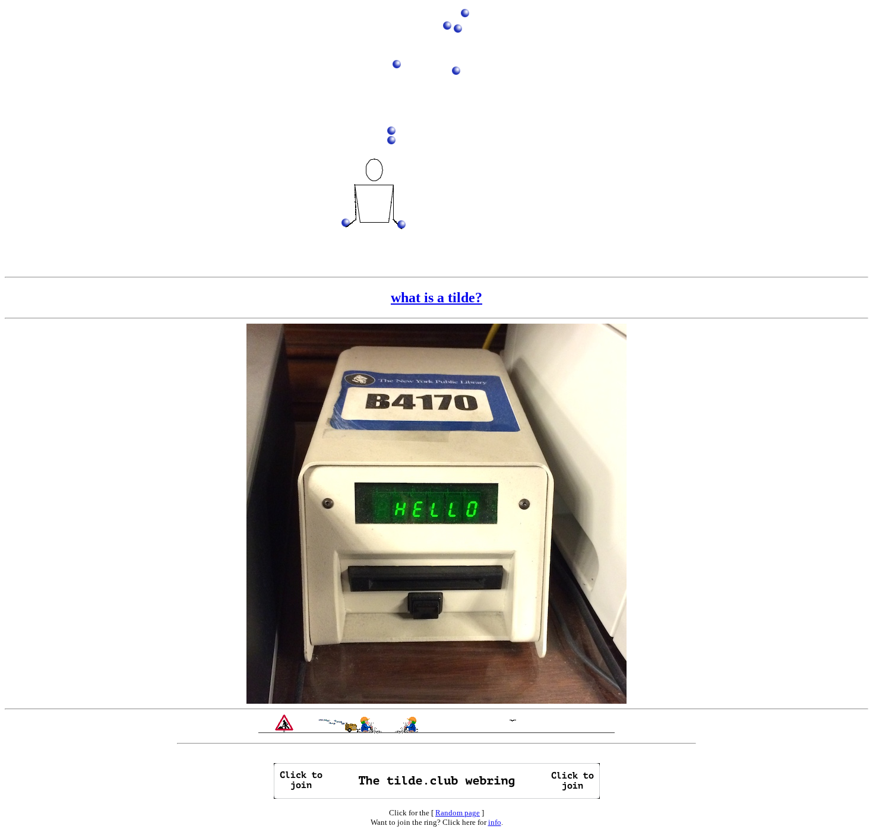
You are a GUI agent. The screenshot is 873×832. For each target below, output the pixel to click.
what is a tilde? (436, 297)
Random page (457, 812)
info (494, 822)
